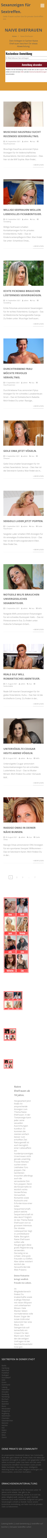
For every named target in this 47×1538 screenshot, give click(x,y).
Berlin (4, 1365)
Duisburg (5, 1394)
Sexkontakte (8, 686)
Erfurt (4, 1432)
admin (26, 141)
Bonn (4, 1406)
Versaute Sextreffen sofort (20, 1527)
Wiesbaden (6, 1408)
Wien (4, 1435)
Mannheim (6, 1416)
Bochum (5, 1399)
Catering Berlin (7, 1523)
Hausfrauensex (9, 144)
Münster (5, 1423)
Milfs (40, 608)
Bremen (5, 1401)
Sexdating (7, 221)
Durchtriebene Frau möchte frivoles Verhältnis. (17, 373)
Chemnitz (5, 1418)
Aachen (5, 1425)
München (5, 1370)
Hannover (6, 1389)
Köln (3, 1380)
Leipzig (4, 1387)
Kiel (3, 1428)
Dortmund (6, 1384)
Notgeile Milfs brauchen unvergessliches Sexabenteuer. (21, 599)
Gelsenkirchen (7, 1420)
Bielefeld (5, 1404)
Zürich (4, 1437)
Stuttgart (5, 1375)
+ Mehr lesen (38, 165)
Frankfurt (5, 1373)
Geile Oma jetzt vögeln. (20, 451)
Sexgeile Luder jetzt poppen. (23, 521)
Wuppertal (6, 1411)
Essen (4, 1382)
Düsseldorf (6, 1377)
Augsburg (5, 1413)
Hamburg (5, 1368)
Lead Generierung (22, 1523)
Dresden (5, 1392)
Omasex (6, 458)
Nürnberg (5, 1396)
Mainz (4, 1430)
